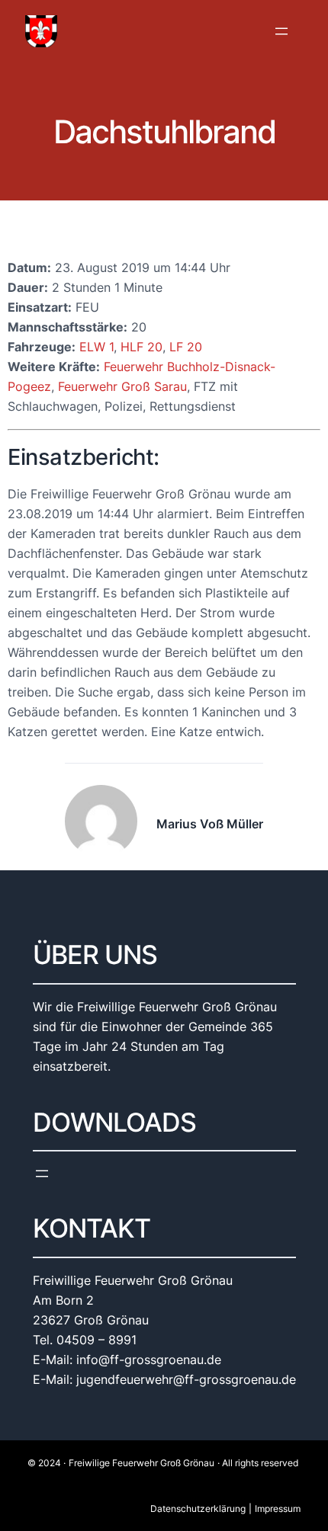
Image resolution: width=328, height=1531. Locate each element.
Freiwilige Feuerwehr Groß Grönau (141, 1463)
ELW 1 (96, 346)
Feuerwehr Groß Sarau (122, 386)
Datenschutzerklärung (198, 1508)
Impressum (278, 1508)
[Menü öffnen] (281, 31)
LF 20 (185, 346)
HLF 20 (141, 346)
